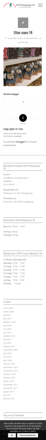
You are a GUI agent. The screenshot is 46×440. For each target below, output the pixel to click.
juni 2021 (7, 339)
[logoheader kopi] (19, 5)
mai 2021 (7, 343)
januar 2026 (8, 311)
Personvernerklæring (27, 435)
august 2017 (9, 391)
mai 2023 (7, 329)
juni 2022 (7, 332)
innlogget (20, 141)
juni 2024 (7, 325)
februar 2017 (9, 398)
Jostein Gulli (23, 42)
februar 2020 (9, 363)
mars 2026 (8, 308)
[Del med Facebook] (23, 102)
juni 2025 (7, 318)
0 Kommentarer (30, 38)
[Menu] (39, 5)
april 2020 (7, 360)
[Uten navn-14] (23, 23)
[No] (43, 430)
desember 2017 (10, 384)
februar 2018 (9, 377)
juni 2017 (7, 395)
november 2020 (10, 349)
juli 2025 (7, 315)
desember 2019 (10, 367)
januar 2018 (8, 381)
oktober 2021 (9, 336)
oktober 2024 (9, 322)
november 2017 (10, 388)
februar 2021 (9, 346)
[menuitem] (39, 5)
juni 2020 (7, 353)
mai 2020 (7, 356)
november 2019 (10, 370)
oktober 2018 (9, 374)
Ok (12, 435)
